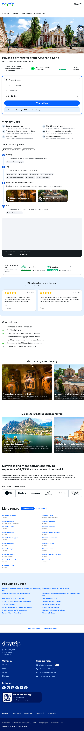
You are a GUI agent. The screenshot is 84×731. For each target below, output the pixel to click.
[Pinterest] (17, 687)
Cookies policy (16, 722)
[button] (19, 300)
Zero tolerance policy (56, 722)
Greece (22, 13)
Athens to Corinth (8, 565)
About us (5, 665)
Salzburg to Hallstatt (9, 604)
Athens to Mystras (8, 543)
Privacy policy (26, 722)
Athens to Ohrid (47, 515)
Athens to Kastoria (48, 521)
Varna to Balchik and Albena (52, 601)
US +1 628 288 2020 (46, 669)
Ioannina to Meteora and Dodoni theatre (16, 593)
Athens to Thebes (8, 532)
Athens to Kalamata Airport (51, 554)
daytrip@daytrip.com (47, 676)
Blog (4, 668)
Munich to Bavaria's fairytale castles (14, 610)
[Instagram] (8, 687)
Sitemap (5, 676)
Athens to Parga (7, 549)
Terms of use (6, 722)
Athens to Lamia (47, 549)
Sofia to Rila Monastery (50, 598)
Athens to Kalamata (48, 560)
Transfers (5, 13)
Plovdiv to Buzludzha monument (13, 598)
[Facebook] (4, 687)
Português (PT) (52, 713)
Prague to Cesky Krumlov (51, 604)
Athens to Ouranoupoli (49, 538)
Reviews (76, 69)
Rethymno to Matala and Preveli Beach (55, 588)
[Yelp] (26, 687)
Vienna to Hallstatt (48, 613)
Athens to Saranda (8, 554)
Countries (14, 13)
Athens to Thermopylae (10, 538)
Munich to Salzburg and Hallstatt (53, 610)
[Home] (8, 4)
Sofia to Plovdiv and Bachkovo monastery (16, 601)
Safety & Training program (41, 722)
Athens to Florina (48, 543)
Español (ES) (17, 713)
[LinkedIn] (12, 687)
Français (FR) (40, 713)
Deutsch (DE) (28, 713)
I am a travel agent (50, 628)
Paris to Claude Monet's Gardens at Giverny (17, 607)
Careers (5, 672)
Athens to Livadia (8, 527)
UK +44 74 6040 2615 (47, 672)
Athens (29, 13)
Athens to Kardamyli (9, 560)
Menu (76, 4)
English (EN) (5, 713)
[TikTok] (21, 687)
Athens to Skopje (8, 521)
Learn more (16, 398)
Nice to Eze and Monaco (50, 607)
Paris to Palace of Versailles (11, 613)
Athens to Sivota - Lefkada (51, 532)
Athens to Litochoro (9, 515)
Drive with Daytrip (34, 628)
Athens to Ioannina (48, 527)
